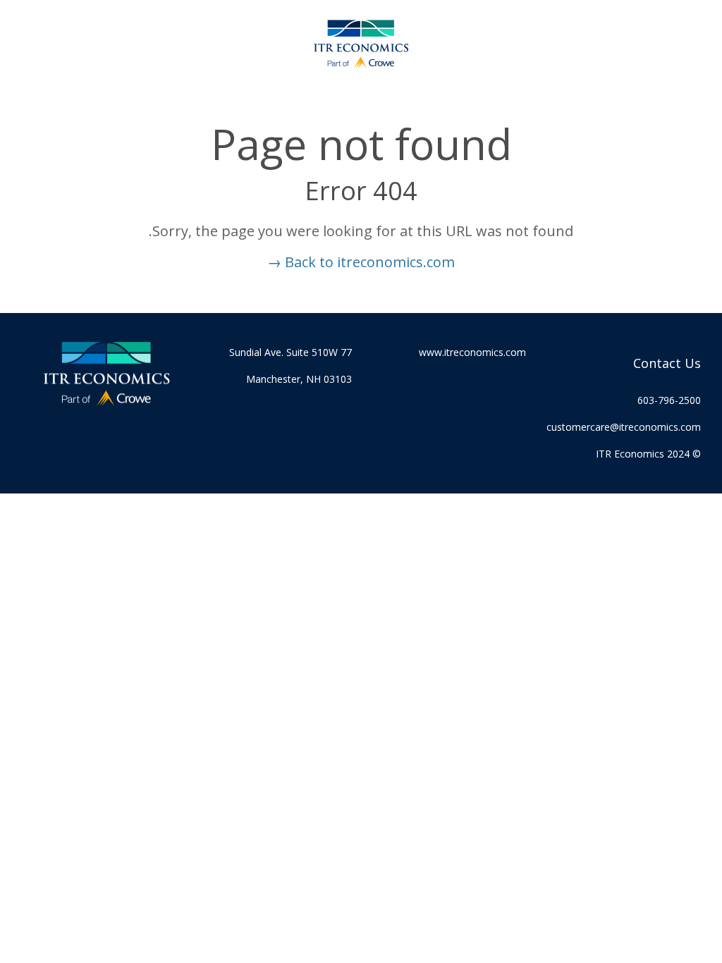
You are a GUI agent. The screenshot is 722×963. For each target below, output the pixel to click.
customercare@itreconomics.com (623, 427)
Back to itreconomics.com (361, 261)
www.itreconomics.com (472, 352)
